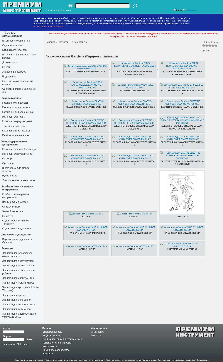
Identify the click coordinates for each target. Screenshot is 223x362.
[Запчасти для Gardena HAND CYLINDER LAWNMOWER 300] (85, 230)
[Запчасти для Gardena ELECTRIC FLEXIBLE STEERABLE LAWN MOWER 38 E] (133, 123)
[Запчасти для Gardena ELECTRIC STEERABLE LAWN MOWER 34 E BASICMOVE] (181, 158)
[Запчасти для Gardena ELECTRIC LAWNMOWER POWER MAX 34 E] (133, 139)
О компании (52, 10)
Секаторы (8, 158)
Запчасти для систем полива (18, 304)
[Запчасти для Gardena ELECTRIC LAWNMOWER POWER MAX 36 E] (181, 139)
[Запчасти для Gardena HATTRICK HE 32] (133, 246)
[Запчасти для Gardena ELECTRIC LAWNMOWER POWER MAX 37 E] (85, 158)
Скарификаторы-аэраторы (17, 130)
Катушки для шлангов (14, 50)
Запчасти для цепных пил (16, 300)
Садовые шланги (12, 45)
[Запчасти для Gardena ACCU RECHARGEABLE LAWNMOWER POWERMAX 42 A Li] (85, 87)
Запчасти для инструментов (18, 278)
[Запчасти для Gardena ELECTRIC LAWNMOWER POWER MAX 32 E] (85, 139)
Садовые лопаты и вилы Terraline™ (16, 222)
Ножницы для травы (13, 116)
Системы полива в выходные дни (19, 90)
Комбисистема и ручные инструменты (16, 196)
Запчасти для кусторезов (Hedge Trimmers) (20, 289)
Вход (30, 339)
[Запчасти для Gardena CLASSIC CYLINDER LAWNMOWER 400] (85, 104)
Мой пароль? (23, 344)
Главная (50, 42)
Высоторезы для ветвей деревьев (15, 169)
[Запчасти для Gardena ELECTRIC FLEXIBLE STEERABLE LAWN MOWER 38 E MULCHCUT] (181, 123)
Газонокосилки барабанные (18, 112)
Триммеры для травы (14, 126)
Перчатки (7, 216)
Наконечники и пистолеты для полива (19, 56)
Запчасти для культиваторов (18, 282)
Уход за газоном (11, 98)
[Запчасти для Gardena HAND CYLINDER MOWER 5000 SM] (133, 230)
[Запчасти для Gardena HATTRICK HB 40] (85, 246)
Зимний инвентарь (12, 211)
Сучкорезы (8, 163)
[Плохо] (206, 45)
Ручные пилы (9, 175)
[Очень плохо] (203, 45)
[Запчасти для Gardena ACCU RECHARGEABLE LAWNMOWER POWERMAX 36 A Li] (181, 68)
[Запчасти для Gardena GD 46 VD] (133, 214)
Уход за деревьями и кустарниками (62, 339)
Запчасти (7, 248)
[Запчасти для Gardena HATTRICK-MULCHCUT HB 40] (181, 246)
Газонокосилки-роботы (15, 102)
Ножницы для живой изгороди (19, 149)
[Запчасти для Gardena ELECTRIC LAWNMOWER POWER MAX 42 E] (133, 158)
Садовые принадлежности (17, 228)
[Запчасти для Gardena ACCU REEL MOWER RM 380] (133, 87)
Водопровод (9, 76)
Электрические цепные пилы (18, 180)
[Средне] (209, 45)
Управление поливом (14, 71)
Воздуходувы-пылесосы (16, 202)
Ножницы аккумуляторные (17, 121)
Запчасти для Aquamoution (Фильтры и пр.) (17, 254)
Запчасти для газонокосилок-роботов (18, 272)
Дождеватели (9, 62)
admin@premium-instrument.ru (49, 26)
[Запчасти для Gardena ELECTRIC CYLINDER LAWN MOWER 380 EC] (181, 104)
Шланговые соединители (16, 40)
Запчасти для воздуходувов (18, 261)
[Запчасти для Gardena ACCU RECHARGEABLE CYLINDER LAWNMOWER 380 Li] (133, 68)
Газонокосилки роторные (16, 107)
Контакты (65, 10)
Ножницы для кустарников (17, 154)
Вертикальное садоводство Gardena (17, 241)
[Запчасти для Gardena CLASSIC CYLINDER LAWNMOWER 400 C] (133, 104)
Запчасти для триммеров (16, 309)
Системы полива (12, 36)
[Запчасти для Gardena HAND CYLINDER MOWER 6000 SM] (181, 230)
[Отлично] (215, 45)
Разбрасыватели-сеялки (16, 135)
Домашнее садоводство (16, 234)
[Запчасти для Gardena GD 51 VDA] (181, 214)
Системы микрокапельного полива (17, 83)
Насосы (6, 67)
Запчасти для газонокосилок (18, 265)
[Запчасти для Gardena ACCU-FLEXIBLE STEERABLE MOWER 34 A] (181, 87)
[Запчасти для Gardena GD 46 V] (85, 214)
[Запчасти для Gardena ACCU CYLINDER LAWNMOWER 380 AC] (85, 68)
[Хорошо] (212, 45)
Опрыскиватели (11, 206)
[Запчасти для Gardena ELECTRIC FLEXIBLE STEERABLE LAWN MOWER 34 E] (85, 123)
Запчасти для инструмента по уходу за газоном (19, 315)
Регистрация (9, 344)
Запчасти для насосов (14, 295)
